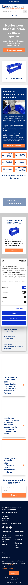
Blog (3, 553)
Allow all (14, 313)
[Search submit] (25, 11)
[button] (8, 15)
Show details (19, 308)
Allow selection (14, 318)
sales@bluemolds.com (8, 568)
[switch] (24, 292)
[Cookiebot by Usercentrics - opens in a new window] (19, 261)
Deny (14, 323)
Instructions (19, 535)
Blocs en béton (14, 78)
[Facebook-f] (3, 527)
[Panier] (12, 16)
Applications (19, 531)
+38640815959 (11, 565)
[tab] (14, 330)
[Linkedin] (7, 527)
